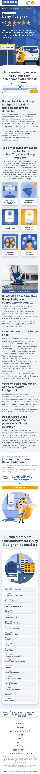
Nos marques (20, 750)
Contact (20, 742)
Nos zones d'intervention (20, 754)
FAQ (20, 739)
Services (20, 724)
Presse (20, 746)
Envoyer (34, 91)
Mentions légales (31, 771)
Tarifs (20, 735)
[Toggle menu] (36, 3)
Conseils (20, 727)
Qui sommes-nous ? (20, 731)
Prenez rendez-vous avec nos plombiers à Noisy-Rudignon (22, 478)
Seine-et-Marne (14, 8)
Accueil (4, 8)
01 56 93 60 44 (20, 488)
